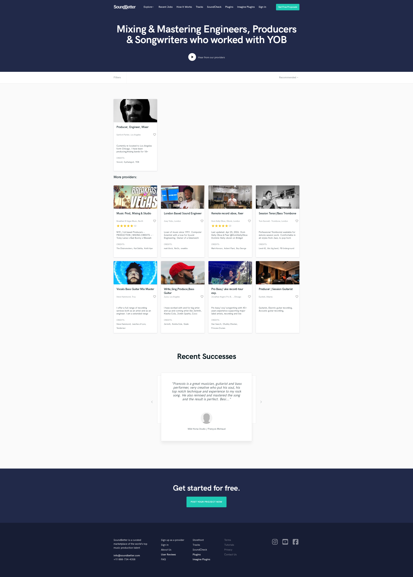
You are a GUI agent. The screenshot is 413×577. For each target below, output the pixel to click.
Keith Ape (148, 248)
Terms (227, 540)
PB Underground (287, 248)
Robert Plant (229, 248)
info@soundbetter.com (127, 555)
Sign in (262, 7)
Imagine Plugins (246, 7)
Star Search (216, 324)
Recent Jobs (166, 7)
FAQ (163, 559)
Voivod (119, 162)
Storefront (198, 540)
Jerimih (167, 324)
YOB (137, 162)
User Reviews (168, 554)
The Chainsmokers (124, 248)
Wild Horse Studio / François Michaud (207, 429)
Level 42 (262, 248)
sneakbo (184, 248)
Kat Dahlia (138, 248)
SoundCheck (214, 7)
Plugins (229, 7)
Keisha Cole (177, 324)
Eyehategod (129, 162)
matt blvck (168, 248)
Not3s (176, 248)
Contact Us (230, 554)
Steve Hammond (123, 324)
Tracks (199, 7)
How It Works (184, 7)
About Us (166, 549)
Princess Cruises (218, 328)
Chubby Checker (230, 324)
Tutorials (229, 544)
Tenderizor (121, 328)
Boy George (241, 248)
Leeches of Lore (139, 324)
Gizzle (186, 324)
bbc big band (272, 248)
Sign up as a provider (172, 540)
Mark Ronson (217, 248)
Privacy (228, 549)
